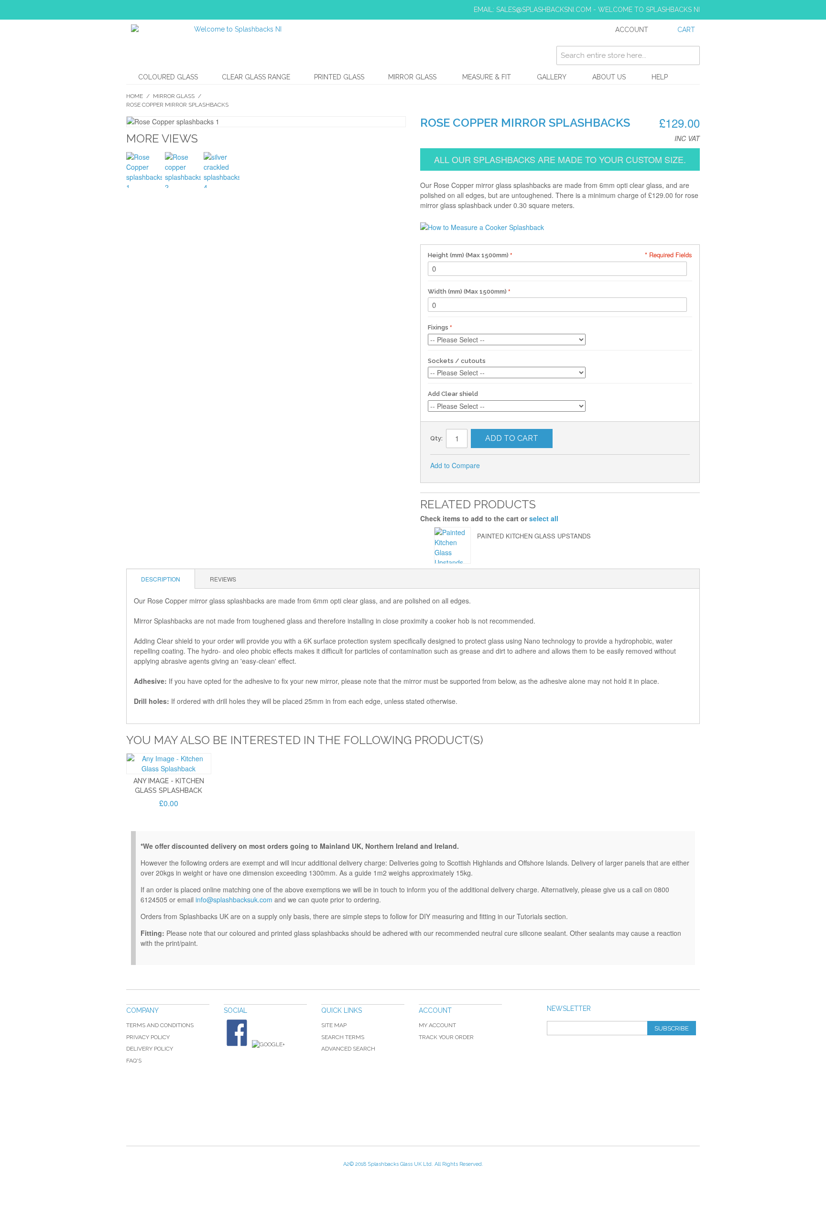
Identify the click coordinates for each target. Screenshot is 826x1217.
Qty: (436, 438)
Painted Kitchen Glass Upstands (534, 535)
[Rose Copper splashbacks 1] (144, 170)
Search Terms (342, 1037)
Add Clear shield (453, 393)
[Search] (690, 55)
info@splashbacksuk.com (234, 899)
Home (134, 96)
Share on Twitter (538, 466)
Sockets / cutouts (457, 360)
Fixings (438, 327)
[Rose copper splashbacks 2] (182, 170)
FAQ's (133, 1060)
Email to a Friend (500, 466)
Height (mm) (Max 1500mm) (469, 255)
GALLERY (551, 77)
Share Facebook (519, 466)
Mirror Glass (412, 77)
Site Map (334, 1025)
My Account (437, 1025)
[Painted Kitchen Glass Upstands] (452, 545)
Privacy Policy (148, 1037)
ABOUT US (609, 77)
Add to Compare (455, 465)
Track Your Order (446, 1037)
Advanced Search (348, 1048)
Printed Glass (339, 77)
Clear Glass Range (256, 77)
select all (543, 518)
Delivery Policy (149, 1048)
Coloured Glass (168, 77)
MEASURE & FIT (486, 77)
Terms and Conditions (160, 1025)
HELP (660, 77)
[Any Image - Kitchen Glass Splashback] (168, 763)
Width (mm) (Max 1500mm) (468, 291)
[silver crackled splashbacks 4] (221, 170)
